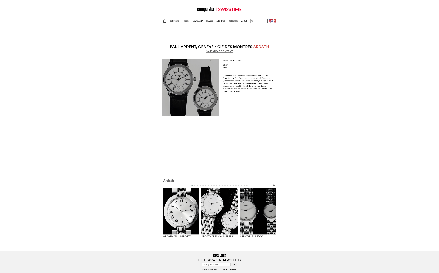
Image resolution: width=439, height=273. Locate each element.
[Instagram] (217, 255)
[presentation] (165, 185)
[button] (192, 185)
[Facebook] (214, 255)
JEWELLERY (198, 21)
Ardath (168, 180)
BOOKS (187, 21)
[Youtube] (224, 255)
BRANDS (209, 21)
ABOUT (244, 21)
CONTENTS (174, 21)
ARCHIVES (221, 21)
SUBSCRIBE (233, 21)
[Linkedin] (221, 255)
